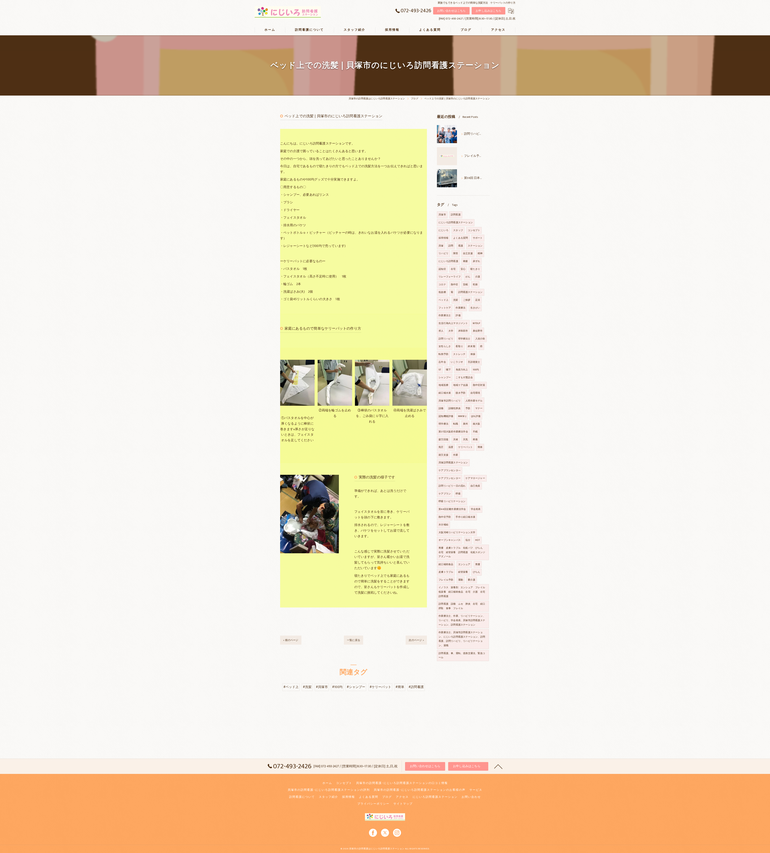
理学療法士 (464, 339)
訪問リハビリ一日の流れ (452, 486)
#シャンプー (356, 687)
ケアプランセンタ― (450, 470)
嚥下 (448, 370)
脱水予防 (460, 393)
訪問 (450, 246)
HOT (477, 540)
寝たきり (475, 269)
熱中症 (454, 284)
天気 (465, 439)
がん (467, 277)
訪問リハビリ (446, 339)
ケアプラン (445, 494)
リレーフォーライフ (450, 277)
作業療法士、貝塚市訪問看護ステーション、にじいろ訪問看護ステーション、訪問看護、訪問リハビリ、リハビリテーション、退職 (462, 638)
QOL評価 (475, 416)
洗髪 (455, 300)
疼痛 (475, 439)
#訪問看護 (416, 687)
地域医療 (443, 385)
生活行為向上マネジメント (453, 323)
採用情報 (443, 238)
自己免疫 (475, 486)
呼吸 (458, 494)
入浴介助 (480, 339)
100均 (476, 370)
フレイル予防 (446, 580)
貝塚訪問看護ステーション (453, 463)
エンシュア (464, 564)
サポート (478, 238)
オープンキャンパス (450, 540)
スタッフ (458, 230)
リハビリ (443, 253)
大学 (450, 331)
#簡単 (399, 687)
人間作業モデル (473, 401)
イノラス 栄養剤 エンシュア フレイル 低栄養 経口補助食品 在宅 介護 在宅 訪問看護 (463, 591)
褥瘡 (465, 261)
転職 (455, 424)
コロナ (442, 284)
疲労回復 (443, 439)
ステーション (475, 246)
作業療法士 (445, 315)
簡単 (480, 447)
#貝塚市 (322, 687)
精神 (480, 253)
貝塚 (441, 246)
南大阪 (476, 424)
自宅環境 (475, 393)
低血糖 (442, 292)
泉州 (465, 424)
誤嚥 (441, 408)
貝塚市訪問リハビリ (450, 401)
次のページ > (416, 640)
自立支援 (468, 253)
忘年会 (442, 362)
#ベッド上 (291, 687)
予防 (467, 408)
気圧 (441, 447)
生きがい (475, 308)
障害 (455, 253)
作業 (455, 455)
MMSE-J (462, 416)
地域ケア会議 (460, 385)
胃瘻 (477, 564)
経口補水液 (445, 393)
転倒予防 (443, 354)
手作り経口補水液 (465, 517)
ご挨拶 (466, 300)
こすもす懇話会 (464, 377)
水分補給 (443, 525)
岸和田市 (463, 331)
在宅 (453, 269)
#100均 (337, 687)
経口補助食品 (446, 564)
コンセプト (474, 230)
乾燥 (475, 284)
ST (440, 370)
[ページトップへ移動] (498, 766)
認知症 (442, 269)
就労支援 (443, 455)
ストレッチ (459, 354)
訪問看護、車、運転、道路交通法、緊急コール (462, 655)
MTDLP (476, 323)
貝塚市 (442, 215)
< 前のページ (290, 640)
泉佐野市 (478, 331)
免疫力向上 (462, 370)
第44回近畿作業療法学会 (452, 509)
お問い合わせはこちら (451, 10)
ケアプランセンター (450, 478)
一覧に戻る (353, 640)
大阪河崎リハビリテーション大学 (457, 532)
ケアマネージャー (475, 478)
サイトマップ (403, 804)
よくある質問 (460, 238)
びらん (476, 572)
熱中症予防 (445, 517)
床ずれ (476, 261)
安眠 (465, 284)
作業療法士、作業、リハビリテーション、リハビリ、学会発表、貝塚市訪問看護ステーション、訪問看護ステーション (462, 620)
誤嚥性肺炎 (454, 408)
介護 (477, 277)
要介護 (471, 580)
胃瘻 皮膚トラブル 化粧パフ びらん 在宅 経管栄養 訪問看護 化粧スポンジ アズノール (463, 552)
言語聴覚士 (474, 362)
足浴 (477, 300)
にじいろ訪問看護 (448, 261)
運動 (460, 580)
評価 (458, 315)
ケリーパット (465, 447)
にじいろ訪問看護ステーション (456, 222)
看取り (459, 346)
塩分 (467, 540)
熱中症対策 (479, 385)
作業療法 (460, 308)
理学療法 (443, 424)
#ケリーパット (380, 687)
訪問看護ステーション (470, 292)
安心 (463, 269)
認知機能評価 (446, 416)
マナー (479, 408)
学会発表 (476, 509)
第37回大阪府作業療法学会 (453, 432)
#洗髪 (307, 687)
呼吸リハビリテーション (452, 501)
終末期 (471, 346)
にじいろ (443, 230)
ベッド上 (443, 300)
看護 (460, 246)
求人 (441, 331)
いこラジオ (457, 362)
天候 (455, 439)
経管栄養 (463, 572)
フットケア (445, 308)
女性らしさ (445, 346)
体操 (472, 354)
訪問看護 (456, 215)
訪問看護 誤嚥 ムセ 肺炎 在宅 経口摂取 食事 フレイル (462, 606)
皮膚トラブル (446, 572)
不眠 (475, 432)
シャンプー (445, 377)
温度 (450, 447)
